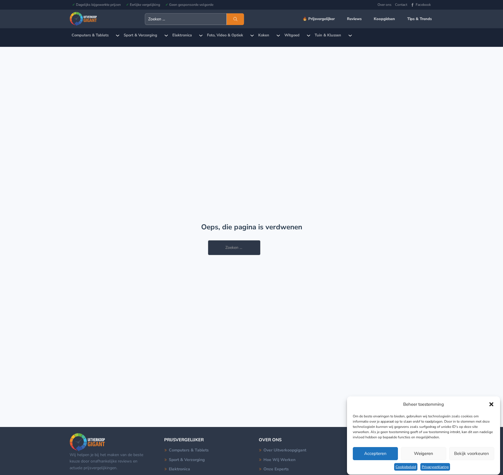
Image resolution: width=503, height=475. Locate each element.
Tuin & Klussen (328, 35)
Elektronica (182, 35)
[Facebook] (412, 5)
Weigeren (423, 454)
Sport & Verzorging (140, 35)
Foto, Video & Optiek (225, 35)
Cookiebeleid (406, 467)
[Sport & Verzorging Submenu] (166, 35)
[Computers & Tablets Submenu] (118, 35)
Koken (263, 35)
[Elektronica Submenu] (201, 35)
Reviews (354, 19)
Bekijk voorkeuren (471, 454)
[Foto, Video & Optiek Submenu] (252, 35)
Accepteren (375, 454)
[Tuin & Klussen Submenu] (350, 35)
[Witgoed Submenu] (308, 35)
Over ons (385, 4)
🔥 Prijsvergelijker (318, 19)
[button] (491, 404)
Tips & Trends (419, 19)
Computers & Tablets (90, 35)
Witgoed (292, 35)
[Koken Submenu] (278, 35)
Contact (401, 4)
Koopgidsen (384, 19)
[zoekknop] (235, 19)
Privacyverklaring (435, 467)
